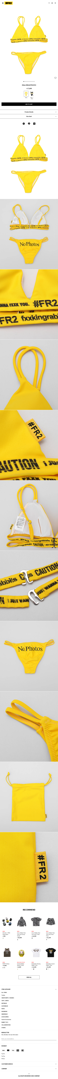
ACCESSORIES (5, 1016)
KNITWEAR (4, 1003)
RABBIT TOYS (5, 1022)
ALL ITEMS (4, 992)
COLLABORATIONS (6, 1025)
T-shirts (3, 995)
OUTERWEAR (5, 1006)
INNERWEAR (4, 1014)
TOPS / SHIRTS (5, 1000)
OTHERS (4, 1027)
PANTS (3, 1008)
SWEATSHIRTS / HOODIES (8, 997)
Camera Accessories (6, 1019)
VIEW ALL (29, 977)
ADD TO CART (29, 104)
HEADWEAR (4, 1011)
